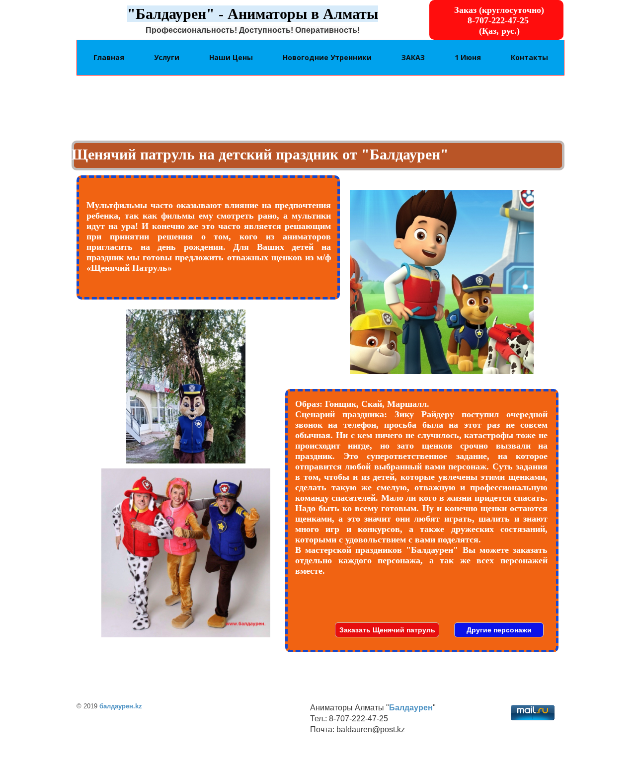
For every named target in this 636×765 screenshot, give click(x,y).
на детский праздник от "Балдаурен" (324, 154)
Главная (108, 57)
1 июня (468, 57)
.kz (137, 706)
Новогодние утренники (327, 57)
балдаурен (116, 706)
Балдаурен (411, 707)
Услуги (166, 57)
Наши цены (231, 57)
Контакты (529, 57)
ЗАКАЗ (413, 57)
